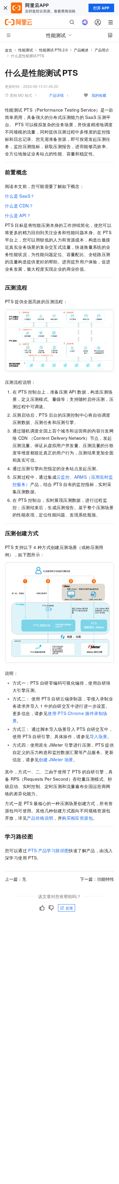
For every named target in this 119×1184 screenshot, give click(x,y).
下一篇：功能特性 (97, 879)
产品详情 (56, 95)
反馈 (69, 907)
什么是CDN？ (19, 206)
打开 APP (101, 8)
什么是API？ (18, 215)
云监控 (63, 477)
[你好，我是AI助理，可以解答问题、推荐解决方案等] (84, 22)
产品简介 (102, 49)
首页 (8, 50)
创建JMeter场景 (56, 759)
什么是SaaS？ (19, 196)
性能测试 (25, 49)
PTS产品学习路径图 (48, 850)
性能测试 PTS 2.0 (53, 49)
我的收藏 (99, 95)
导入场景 (98, 736)
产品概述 (81, 49)
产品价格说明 (40, 818)
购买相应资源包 (77, 818)
